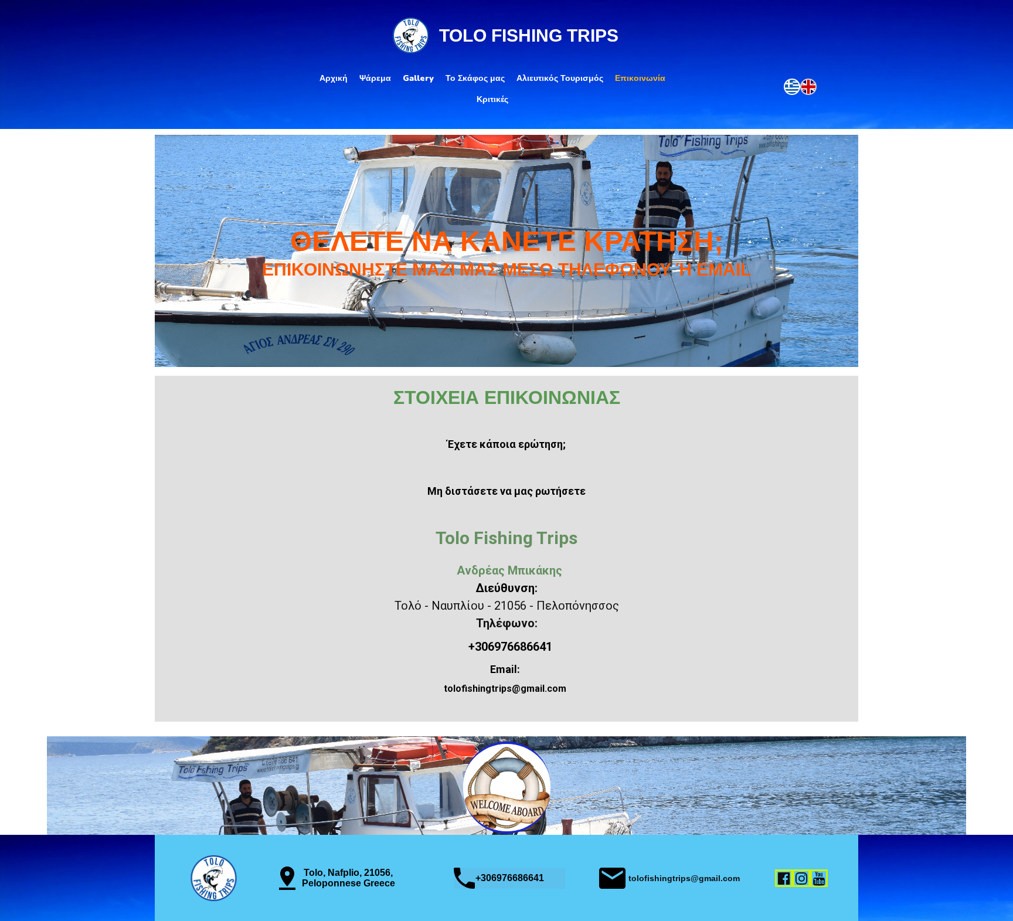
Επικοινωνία (640, 78)
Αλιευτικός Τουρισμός (559, 78)
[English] (808, 85)
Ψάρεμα (375, 78)
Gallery (418, 78)
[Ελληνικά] (792, 85)
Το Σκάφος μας (475, 78)
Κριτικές (492, 99)
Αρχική (333, 78)
